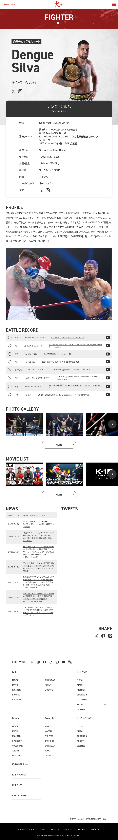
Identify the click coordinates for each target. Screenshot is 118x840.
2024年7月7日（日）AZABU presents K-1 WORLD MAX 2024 (78, 378)
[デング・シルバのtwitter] (13, 91)
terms (42, 829)
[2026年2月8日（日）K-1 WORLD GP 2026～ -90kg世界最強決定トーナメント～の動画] (107, 345)
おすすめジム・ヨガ (77, 819)
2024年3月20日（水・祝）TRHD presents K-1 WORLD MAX (63, 395)
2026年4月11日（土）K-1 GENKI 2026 (67, 337)
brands (16, 695)
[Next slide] (112, 424)
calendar (50, 680)
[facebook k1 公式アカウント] (44, 662)
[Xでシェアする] (96, 635)
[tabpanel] (24, 424)
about (48, 685)
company (82, 829)
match (15, 685)
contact (54, 829)
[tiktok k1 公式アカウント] (50, 662)
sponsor (17, 700)
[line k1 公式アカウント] (57, 662)
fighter (16, 690)
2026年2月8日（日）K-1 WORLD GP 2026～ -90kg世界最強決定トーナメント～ (75, 346)
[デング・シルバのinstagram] (20, 91)
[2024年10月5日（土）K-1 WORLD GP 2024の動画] (107, 369)
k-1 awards (19, 775)
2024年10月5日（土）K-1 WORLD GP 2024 (71, 370)
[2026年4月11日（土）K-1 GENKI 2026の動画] (107, 337)
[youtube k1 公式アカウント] (63, 662)
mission (95, 829)
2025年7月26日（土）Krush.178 (57, 354)
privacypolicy (26, 829)
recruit (68, 829)
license (49, 690)
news (15, 680)
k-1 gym (17, 785)
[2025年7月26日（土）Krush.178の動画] (107, 354)
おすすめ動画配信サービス (95, 819)
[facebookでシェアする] (103, 635)
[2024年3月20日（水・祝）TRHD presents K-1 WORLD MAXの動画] (107, 394)
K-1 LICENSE (19, 796)
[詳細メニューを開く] (113, 4)
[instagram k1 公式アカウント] (38, 662)
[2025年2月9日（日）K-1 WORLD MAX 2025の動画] (107, 361)
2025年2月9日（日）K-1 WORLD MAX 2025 (60, 362)
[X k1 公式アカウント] (31, 662)
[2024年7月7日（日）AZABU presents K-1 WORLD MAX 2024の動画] (107, 378)
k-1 (20, 764)
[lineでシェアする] (110, 635)
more (66, 445)
